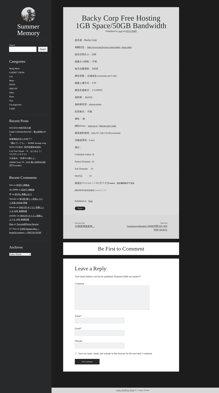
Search (12, 45)
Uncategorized (15, 105)
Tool (11, 101)
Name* (78, 316)
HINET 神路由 (22, 185)
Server (80, 208)
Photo (11, 97)
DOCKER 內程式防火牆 (20, 128)
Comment (79, 283)
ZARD (12, 109)
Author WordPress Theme (125, 390)
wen (120, 31)
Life (11, 76)
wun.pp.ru (92, 126)
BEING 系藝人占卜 (23, 194)
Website (78, 341)
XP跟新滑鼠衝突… (85, 226)
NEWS (12, 85)
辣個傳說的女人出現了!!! (20, 139)
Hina (11, 224)
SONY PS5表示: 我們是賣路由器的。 (26, 147)
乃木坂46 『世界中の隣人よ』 (23, 158)
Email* (78, 328)
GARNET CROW (16, 72)
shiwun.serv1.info (107, 126)
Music (11, 80)
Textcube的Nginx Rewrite (28, 224)
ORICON (13, 89)
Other (11, 93)
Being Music (14, 68)
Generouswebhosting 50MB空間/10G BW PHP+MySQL (147, 228)
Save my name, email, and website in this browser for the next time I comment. (115, 353)
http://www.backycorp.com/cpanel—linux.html (109, 47)
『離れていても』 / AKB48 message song (27, 143)
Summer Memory (28, 30)
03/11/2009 (131, 31)
